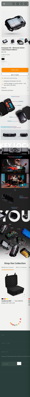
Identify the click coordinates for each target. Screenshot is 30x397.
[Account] (17, 3)
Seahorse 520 (6, 301)
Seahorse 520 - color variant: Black (2, 298)
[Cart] (21, 4)
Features (4, 87)
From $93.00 (19, 301)
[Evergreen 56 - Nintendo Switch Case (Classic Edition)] (5, 41)
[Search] (13, 4)
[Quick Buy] (24, 294)
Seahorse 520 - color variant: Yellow (7, 298)
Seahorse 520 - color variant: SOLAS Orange (5, 298)
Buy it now (15, 74)
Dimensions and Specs (7, 90)
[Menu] (25, 4)
